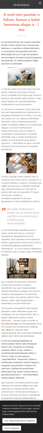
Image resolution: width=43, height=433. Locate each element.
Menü (40, 3)
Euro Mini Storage (9, 323)
